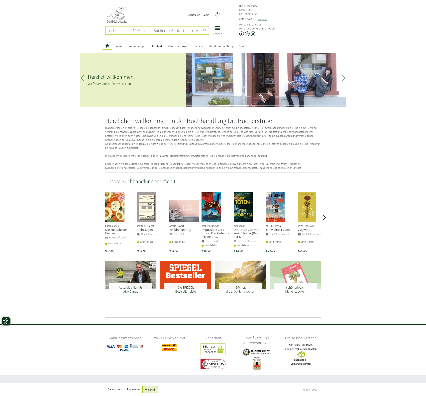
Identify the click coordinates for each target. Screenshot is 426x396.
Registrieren (193, 15)
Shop (242, 46)
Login (206, 15)
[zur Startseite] (107, 46)
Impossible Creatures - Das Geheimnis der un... (215, 233)
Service (199, 46)
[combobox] (153, 30)
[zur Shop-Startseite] (118, 14)
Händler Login (310, 389)
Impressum (133, 389)
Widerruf (150, 389)
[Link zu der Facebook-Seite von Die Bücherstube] (242, 34)
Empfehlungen (137, 46)
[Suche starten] (205, 30)
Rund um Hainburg (221, 46)
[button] (217, 32)
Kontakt (262, 19)
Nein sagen (145, 229)
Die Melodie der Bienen (116, 231)
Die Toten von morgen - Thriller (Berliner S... (247, 233)
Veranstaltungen (178, 46)
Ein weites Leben (278, 229)
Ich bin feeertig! (180, 229)
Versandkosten (308, 349)
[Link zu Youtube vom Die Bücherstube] (253, 34)
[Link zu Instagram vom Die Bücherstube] (248, 34)
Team (118, 46)
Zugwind (304, 229)
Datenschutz (115, 389)
